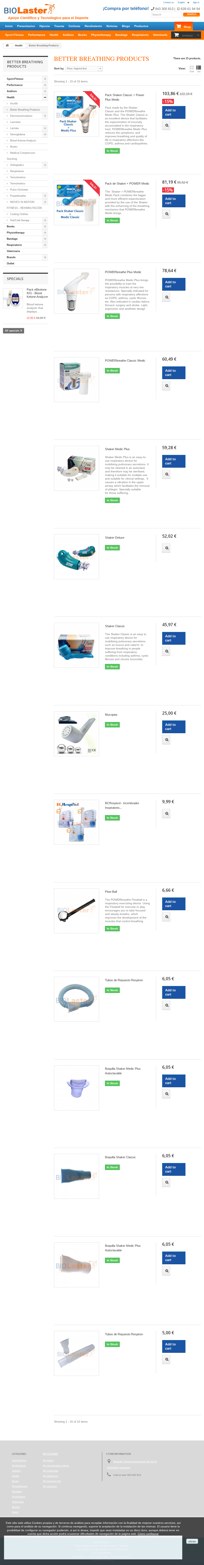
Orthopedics (16, 165)
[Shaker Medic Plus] (76, 468)
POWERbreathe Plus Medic (123, 272)
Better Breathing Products (24, 109)
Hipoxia (44, 26)
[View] (166, 125)
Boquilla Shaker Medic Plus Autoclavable (123, 1071)
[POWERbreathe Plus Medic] (76, 291)
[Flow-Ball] (76, 910)
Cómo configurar (148, 1533)
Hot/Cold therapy (19, 220)
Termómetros (17, 183)
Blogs (126, 26)
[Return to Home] (7, 45)
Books (82, 34)
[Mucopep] (76, 733)
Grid (192, 71)
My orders (48, 1460)
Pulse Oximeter (18, 189)
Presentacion (26, 26)
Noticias (112, 26)
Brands (11, 257)
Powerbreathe (17, 195)
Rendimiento (93, 26)
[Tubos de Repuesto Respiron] (76, 999)
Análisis (68, 34)
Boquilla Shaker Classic (120, 1157)
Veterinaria (160, 34)
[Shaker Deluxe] (76, 556)
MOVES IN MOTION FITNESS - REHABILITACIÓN (24, 204)
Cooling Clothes (18, 214)
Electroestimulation (20, 115)
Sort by (59, 68)
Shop (187, 26)
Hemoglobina (17, 134)
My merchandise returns (56, 1465)
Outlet (10, 263)
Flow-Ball (111, 891)
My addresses (50, 1476)
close (192, 1541)
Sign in (196, 2)
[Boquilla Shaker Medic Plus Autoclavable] (76, 1087)
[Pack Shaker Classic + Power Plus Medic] (76, 114)
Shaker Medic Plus (117, 449)
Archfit (13, 103)
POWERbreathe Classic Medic (125, 360)
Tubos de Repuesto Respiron (124, 980)
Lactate (14, 128)
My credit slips (50, 1471)
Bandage (121, 34)
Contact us (168, 2)
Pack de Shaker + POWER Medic (127, 183)
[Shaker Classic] (76, 645)
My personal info (52, 1481)
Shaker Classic (115, 626)
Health (54, 34)
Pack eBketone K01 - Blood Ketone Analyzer (37, 293)
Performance (36, 34)
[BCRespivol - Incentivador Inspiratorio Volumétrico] (76, 822)
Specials (15, 278)
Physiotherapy (101, 34)
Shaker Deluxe (114, 537)
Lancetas (15, 122)
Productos (141, 26)
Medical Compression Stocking (21, 155)
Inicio (9, 26)
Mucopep (111, 714)
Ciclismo (74, 26)
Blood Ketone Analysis (22, 140)
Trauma (59, 26)
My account (50, 1454)
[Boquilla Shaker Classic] (76, 1176)
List (198, 71)
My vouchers (50, 1486)
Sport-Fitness (14, 34)
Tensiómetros (17, 177)
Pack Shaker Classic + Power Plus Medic (124, 97)
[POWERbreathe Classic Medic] (76, 379)
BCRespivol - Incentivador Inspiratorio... (122, 805)
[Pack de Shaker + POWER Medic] (76, 202)
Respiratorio (140, 34)
